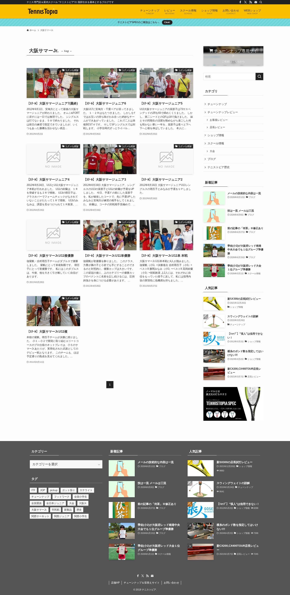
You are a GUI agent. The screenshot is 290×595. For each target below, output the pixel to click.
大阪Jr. (83, 503)
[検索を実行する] (259, 76)
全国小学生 (80, 496)
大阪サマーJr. (39, 509)
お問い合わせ (171, 582)
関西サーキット (40, 516)
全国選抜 (36, 503)
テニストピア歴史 (219, 167)
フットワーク (61, 496)
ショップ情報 (216, 135)
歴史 (79, 509)
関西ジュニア (61, 516)
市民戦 (55, 509)
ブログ (212, 158)
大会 (212, 151)
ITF (33, 490)
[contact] (255, 2)
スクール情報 (216, 143)
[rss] (250, 2)
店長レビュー (217, 127)
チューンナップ (217, 104)
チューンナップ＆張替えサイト (142, 582)
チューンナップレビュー (223, 112)
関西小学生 (80, 516)
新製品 (68, 509)
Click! (167, 22)
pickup (53, 490)
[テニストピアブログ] (43, 11)
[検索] (260, 2)
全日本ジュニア (55, 503)
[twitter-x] (245, 2)
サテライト (86, 490)
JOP (42, 490)
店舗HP (115, 582)
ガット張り (68, 490)
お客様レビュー (219, 120)
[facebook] (240, 2)
